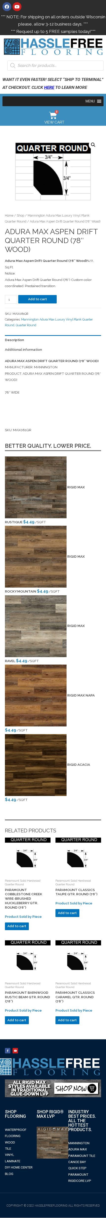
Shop (20, 215)
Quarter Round (26, 325)
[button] (90, 101)
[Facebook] (6, 6)
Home (9, 215)
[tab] (53, 340)
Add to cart (37, 299)
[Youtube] (17, 6)
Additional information (23, 349)
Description (14, 340)
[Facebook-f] (7, 1050)
